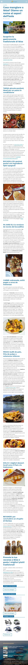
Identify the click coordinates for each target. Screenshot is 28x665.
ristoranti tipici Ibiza (7, 59)
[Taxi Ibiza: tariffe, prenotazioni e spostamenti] (5, 651)
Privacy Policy (9, 663)
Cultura (5, 5)
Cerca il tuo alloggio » (9, 589)
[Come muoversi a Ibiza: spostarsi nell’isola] (5, 656)
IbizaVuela (5, 64)
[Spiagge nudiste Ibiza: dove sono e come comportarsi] (5, 647)
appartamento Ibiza (8, 572)
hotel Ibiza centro (18, 144)
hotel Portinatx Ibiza (10, 387)
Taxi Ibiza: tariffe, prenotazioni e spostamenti (15, 651)
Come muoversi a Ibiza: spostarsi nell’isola (16, 656)
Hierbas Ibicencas (7, 526)
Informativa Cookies (17, 663)
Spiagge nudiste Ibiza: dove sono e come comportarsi (16, 647)
